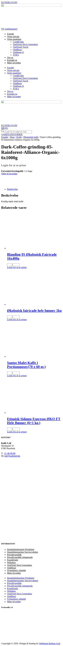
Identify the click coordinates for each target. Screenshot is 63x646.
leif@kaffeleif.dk (12, 456)
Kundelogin (12, 560)
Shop (12, 137)
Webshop (11, 562)
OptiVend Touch (20, 47)
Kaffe (19, 137)
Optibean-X (18, 52)
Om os (10, 57)
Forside (10, 34)
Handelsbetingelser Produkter (20, 549)
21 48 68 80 (9, 453)
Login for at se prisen (17, 267)
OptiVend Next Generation (25, 44)
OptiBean (17, 49)
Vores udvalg (13, 36)
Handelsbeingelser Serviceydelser (22, 552)
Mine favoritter (14, 63)
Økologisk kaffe (30, 137)
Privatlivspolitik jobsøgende (20, 557)
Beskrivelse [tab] (12, 189)
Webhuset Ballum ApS (49, 643)
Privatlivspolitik (14, 554)
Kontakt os (12, 60)
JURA (16, 55)
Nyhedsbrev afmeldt (16, 570)
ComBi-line (18, 42)
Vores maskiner (14, 39)
